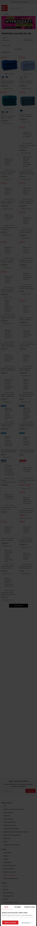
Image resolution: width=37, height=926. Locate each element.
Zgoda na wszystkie (10, 922)
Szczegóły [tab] (17, 907)
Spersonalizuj (26, 923)
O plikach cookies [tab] (29, 907)
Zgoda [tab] (6, 907)
